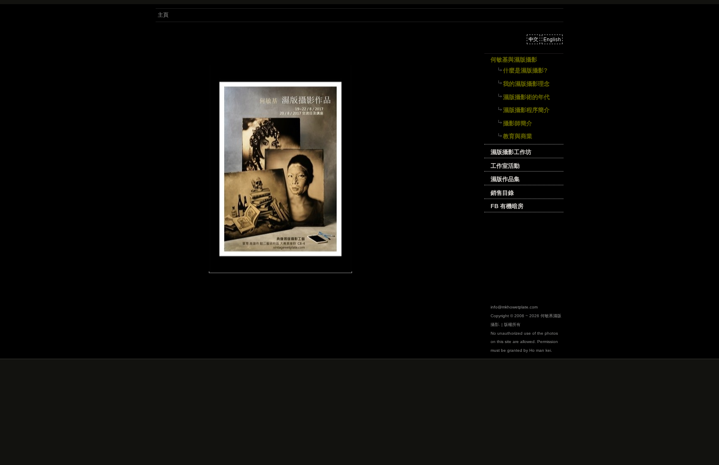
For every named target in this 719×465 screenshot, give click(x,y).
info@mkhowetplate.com (514, 307)
